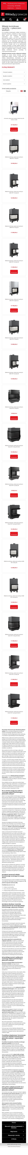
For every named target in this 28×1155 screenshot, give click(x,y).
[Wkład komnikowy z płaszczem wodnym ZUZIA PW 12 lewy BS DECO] (14, 624)
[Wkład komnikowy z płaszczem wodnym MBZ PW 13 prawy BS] (14, 585)
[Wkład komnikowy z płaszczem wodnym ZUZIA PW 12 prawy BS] (14, 662)
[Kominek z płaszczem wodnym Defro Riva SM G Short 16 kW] (14, 108)
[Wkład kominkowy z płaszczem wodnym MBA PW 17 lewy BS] (14, 146)
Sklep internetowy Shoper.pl (14, 1146)
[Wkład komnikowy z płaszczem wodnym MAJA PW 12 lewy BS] (14, 396)
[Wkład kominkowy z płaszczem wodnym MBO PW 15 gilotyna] (14, 289)
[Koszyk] (24, 19)
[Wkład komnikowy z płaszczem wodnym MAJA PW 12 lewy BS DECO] (14, 435)
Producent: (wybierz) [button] (7, 72)
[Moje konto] (17, 19)
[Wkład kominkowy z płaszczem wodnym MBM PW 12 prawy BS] (14, 250)
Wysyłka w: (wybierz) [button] (7, 76)
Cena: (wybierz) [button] (6, 80)
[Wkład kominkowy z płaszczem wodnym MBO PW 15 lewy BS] (14, 327)
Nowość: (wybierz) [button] (7, 83)
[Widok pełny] (25, 91)
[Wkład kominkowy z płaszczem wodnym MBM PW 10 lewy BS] (14, 215)
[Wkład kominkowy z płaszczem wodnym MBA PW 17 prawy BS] (14, 181)
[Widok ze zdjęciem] (22, 91)
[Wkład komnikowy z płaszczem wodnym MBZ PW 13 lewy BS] (14, 551)
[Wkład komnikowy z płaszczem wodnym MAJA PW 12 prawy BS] (14, 473)
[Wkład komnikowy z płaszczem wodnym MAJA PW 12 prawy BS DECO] (14, 512)
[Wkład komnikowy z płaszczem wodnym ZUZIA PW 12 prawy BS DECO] (14, 701)
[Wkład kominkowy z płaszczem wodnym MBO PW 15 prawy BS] (14, 362)
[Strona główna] (14, 14)
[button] (3, 19)
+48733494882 (17, 5)
